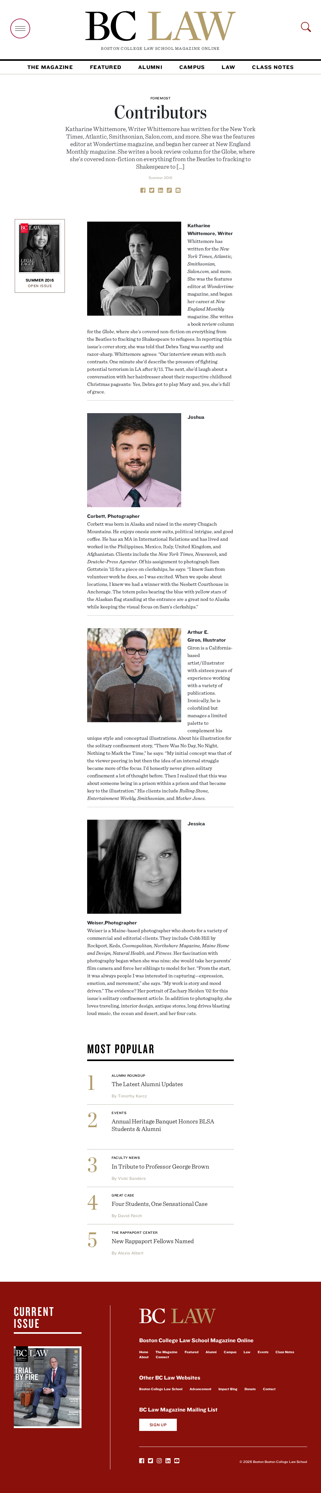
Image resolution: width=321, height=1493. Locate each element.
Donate (250, 1389)
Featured (105, 67)
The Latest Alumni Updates (147, 1083)
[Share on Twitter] (151, 190)
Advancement (200, 1389)
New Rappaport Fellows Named (153, 1240)
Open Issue (40, 285)
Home (143, 1352)
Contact (269, 1389)
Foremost (160, 98)
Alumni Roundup (128, 1075)
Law (228, 67)
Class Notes (273, 67)
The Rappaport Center (135, 1232)
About (144, 1357)
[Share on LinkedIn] (160, 190)
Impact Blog (227, 1389)
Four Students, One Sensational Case (160, 1203)
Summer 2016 (160, 177)
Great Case (123, 1195)
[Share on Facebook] (142, 190)
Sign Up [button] (158, 1424)
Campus (192, 67)
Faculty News (126, 1157)
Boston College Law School (160, 1389)
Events (119, 1113)
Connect (162, 1357)
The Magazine (50, 67)
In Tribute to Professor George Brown (160, 1166)
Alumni (150, 67)
